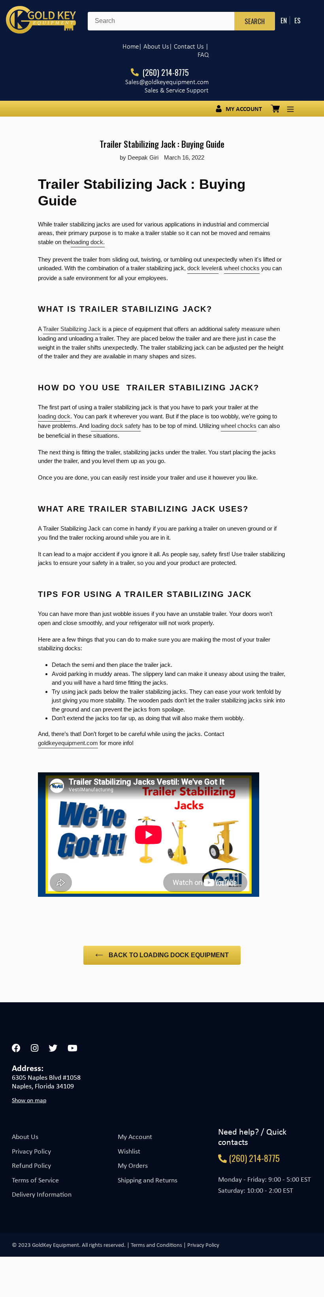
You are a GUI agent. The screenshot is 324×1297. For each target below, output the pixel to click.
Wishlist (129, 1151)
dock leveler (203, 268)
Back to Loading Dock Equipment (168, 955)
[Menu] (290, 109)
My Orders (133, 1165)
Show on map (29, 1100)
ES (297, 20)
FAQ (203, 55)
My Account (135, 1136)
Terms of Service (35, 1180)
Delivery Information (42, 1194)
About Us (25, 1136)
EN (284, 20)
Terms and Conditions (156, 1245)
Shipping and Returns (147, 1180)
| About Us (154, 46)
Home (130, 46)
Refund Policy (31, 1165)
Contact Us (189, 46)
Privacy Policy (31, 1151)
